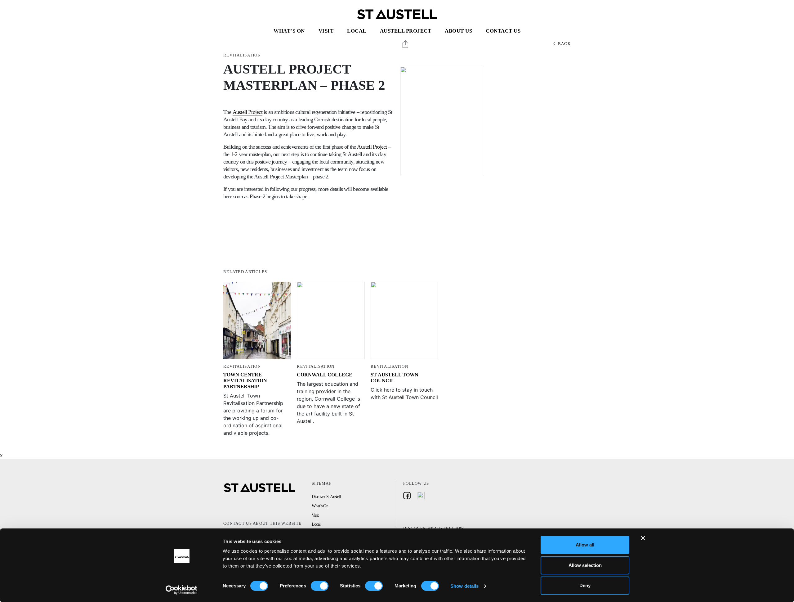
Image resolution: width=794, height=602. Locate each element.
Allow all (585, 544)
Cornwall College (324, 374)
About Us (458, 31)
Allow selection (585, 565)
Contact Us (503, 31)
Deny (585, 585)
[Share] (406, 44)
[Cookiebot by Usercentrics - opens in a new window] (181, 590)
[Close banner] (643, 538)
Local (356, 31)
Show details (464, 586)
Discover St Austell (326, 496)
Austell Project (405, 31)
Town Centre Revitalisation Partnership (245, 380)
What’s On (289, 31)
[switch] (319, 586)
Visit (326, 31)
